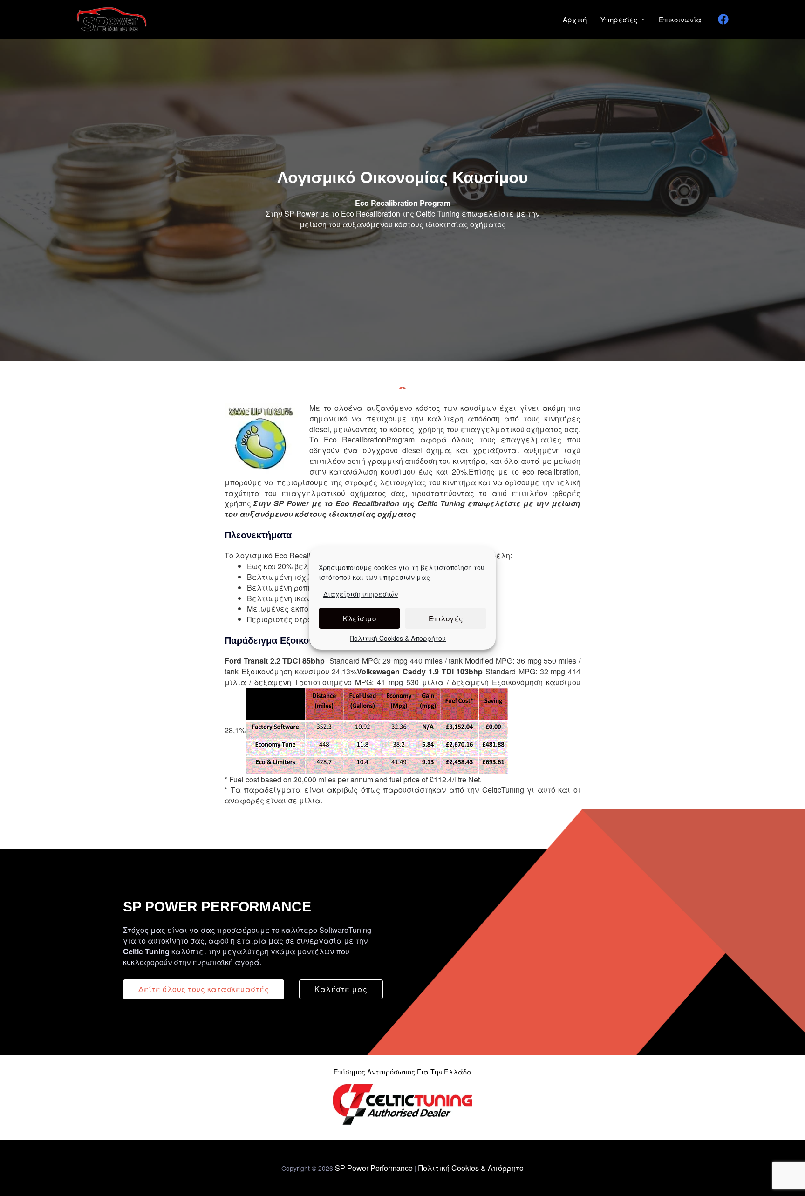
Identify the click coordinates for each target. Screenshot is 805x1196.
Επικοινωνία (680, 19)
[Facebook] (723, 19)
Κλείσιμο (359, 618)
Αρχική (575, 19)
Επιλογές (446, 618)
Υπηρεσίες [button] (618, 19)
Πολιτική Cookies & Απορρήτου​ (398, 638)
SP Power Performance (374, 1167)
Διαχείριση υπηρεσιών (360, 593)
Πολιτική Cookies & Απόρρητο (471, 1167)
